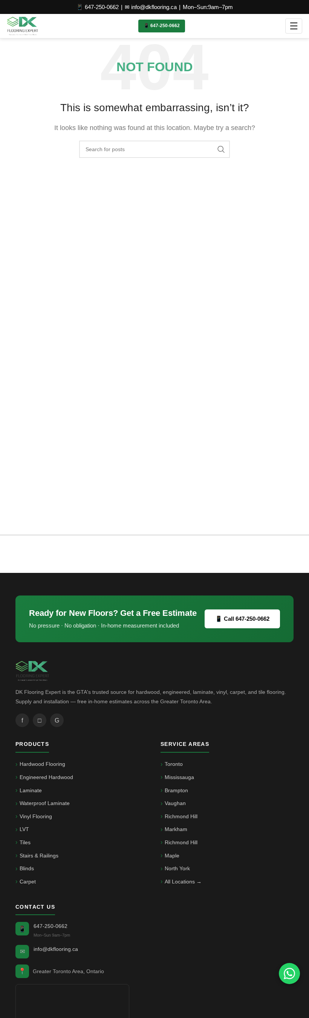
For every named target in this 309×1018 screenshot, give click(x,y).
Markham (176, 829)
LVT (24, 829)
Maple (172, 856)
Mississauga (179, 777)
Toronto (174, 764)
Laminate (31, 790)
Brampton (176, 790)
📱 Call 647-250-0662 (242, 618)
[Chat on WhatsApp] (289, 973)
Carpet (28, 882)
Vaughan (175, 803)
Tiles (25, 842)
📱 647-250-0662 (97, 7)
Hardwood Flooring (42, 764)
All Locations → (183, 882)
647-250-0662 (50, 926)
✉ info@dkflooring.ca (151, 7)
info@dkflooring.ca (56, 949)
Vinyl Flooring (36, 816)
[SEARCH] (221, 149)
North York (177, 868)
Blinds (27, 868)
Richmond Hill (181, 816)
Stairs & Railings (39, 856)
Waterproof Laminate (45, 803)
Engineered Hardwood (46, 777)
